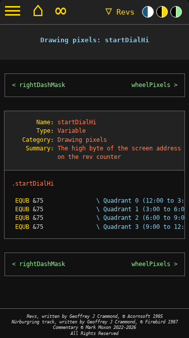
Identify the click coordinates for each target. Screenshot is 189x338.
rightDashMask (42, 85)
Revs (120, 12)
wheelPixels (151, 85)
